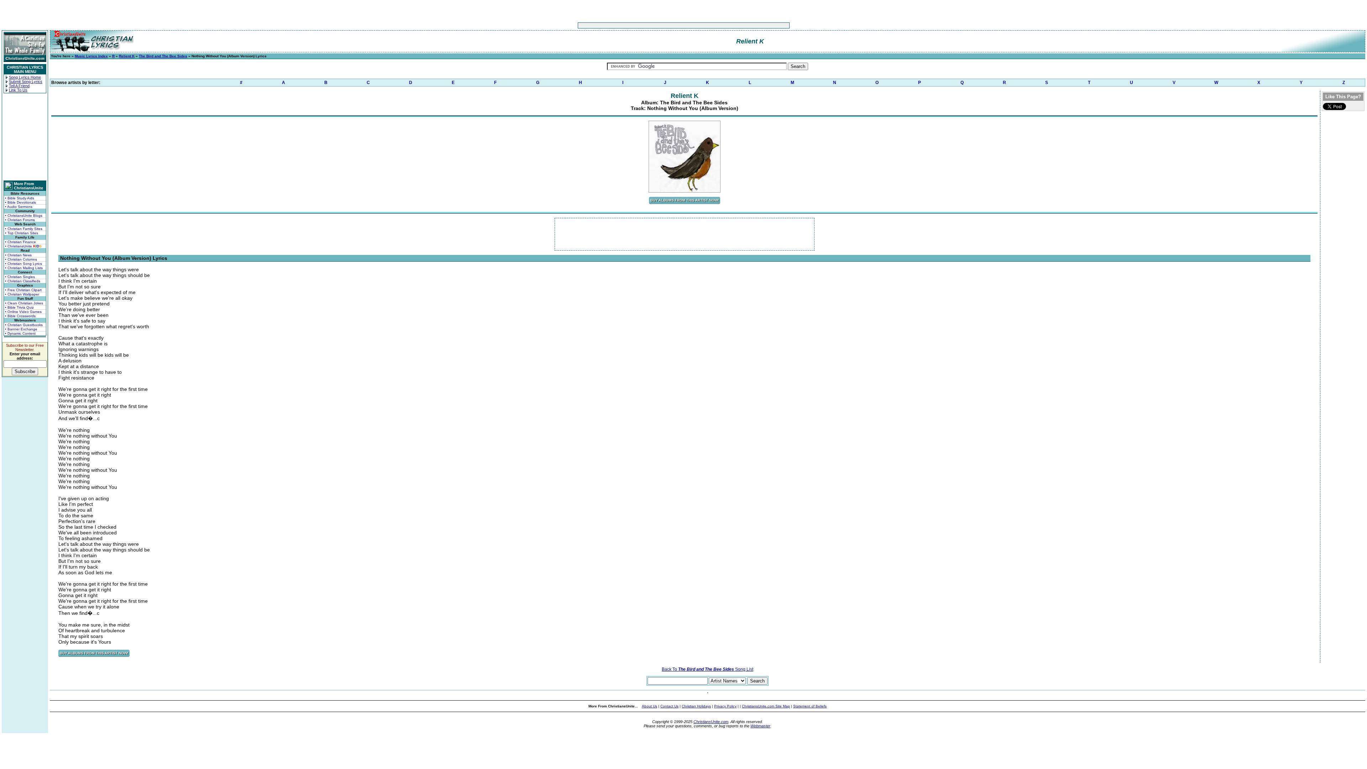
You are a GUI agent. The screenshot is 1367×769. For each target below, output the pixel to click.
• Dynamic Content (20, 333)
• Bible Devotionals (20, 202)
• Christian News (18, 255)
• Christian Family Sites (23, 229)
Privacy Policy (725, 706)
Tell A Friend (19, 86)
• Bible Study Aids (19, 198)
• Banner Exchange (21, 329)
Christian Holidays (696, 706)
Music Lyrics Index (91, 56)
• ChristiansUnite (23, 246)
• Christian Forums (20, 220)
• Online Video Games (23, 312)
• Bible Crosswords (20, 316)
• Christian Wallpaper (22, 294)
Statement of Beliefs (810, 706)
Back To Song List (707, 669)
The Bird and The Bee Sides (163, 56)
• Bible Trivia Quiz (19, 307)
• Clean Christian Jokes (24, 303)
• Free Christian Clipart (23, 290)
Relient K (127, 56)
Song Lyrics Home (25, 77)
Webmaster (760, 726)
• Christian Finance (20, 242)
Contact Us (669, 706)
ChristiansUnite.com (710, 722)
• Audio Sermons (18, 207)
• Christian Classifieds (22, 281)
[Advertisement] (661, 25)
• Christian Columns (21, 259)
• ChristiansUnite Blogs (23, 216)
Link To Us (18, 90)
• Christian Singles (20, 277)
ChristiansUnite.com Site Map (766, 706)
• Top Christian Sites (21, 233)
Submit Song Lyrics (25, 81)
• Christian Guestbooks (24, 325)
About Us (649, 706)
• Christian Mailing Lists (24, 268)
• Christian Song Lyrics (23, 264)
